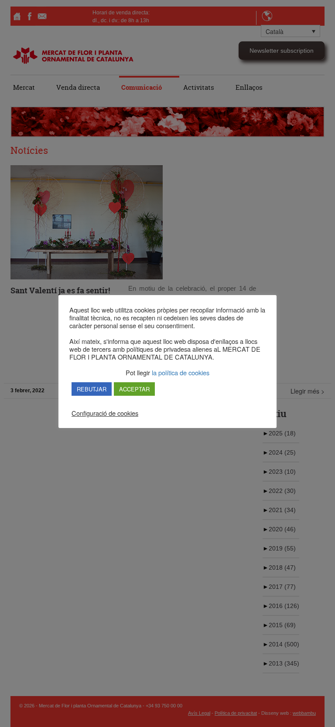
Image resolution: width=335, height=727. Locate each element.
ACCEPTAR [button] (134, 389)
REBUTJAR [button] (91, 389)
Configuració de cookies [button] (105, 413)
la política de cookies (179, 372)
